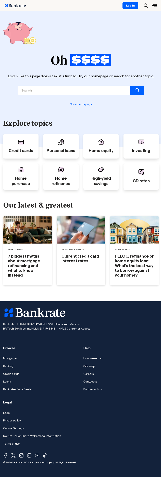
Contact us (90, 381)
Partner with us (92, 389)
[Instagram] (21, 455)
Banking (8, 366)
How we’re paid (93, 358)
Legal (6, 413)
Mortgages (10, 358)
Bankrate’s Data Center (18, 389)
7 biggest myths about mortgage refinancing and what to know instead (24, 266)
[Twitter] (13, 455)
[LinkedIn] (29, 455)
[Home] (17, 6)
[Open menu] (154, 5)
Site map (89, 366)
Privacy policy (12, 420)
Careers (88, 374)
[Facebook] (5, 455)
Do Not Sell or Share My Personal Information (32, 436)
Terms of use (11, 443)
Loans (7, 381)
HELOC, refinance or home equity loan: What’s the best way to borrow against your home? (134, 266)
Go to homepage (81, 104)
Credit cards (11, 374)
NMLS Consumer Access (63, 324)
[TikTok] (45, 455)
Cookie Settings (13, 428)
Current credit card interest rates (80, 258)
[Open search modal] (145, 5)
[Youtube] (37, 455)
